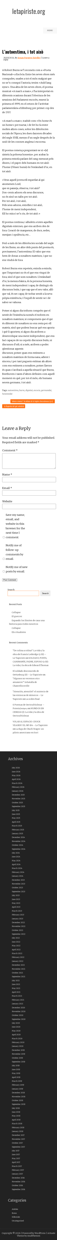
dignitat (29, 390)
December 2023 (18, 880)
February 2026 (18, 787)
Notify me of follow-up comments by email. (14, 552)
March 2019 (17, 1081)
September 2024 (18, 849)
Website (7, 501)
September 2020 (18, 1019)
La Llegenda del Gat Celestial (14, 406)
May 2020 (16, 1031)
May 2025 (16, 818)
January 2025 (17, 833)
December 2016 (18, 1178)
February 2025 (18, 830)
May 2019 (16, 1073)
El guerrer (17, 616)
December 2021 (18, 965)
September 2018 (18, 1104)
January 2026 (17, 791)
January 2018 (17, 1131)
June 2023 (16, 899)
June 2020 (16, 1027)
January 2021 (17, 1004)
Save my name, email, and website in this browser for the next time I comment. (15, 526)
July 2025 (16, 810)
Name (7, 474)
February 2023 (18, 915)
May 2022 (16, 946)
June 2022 (16, 942)
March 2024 (17, 868)
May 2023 (16, 903)
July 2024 (16, 853)
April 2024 (16, 864)
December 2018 (18, 1093)
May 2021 (16, 988)
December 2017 (18, 1135)
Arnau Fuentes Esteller (29, 58)
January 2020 (17, 1046)
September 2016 (18, 1189)
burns (22, 390)
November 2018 (18, 1096)
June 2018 (16, 1112)
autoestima (13, 390)
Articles (15, 1209)
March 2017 (17, 1166)
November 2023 (18, 884)
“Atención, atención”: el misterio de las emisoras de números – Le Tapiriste (30, 695)
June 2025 (16, 814)
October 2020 (17, 1015)
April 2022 (16, 949)
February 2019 (18, 1085)
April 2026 (16, 779)
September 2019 (18, 1062)
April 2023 (16, 907)
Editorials (16, 1217)
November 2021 (18, 969)
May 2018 (16, 1116)
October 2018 (17, 1100)
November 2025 (18, 798)
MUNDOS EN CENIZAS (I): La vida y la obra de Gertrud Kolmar (28, 712)
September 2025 (18, 806)
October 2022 (17, 930)
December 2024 (18, 837)
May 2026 (16, 775)
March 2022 (17, 953)
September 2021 (18, 976)
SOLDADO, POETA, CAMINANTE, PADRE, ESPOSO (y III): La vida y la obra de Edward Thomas (31, 662)
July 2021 (16, 980)
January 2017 (17, 1174)
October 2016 (17, 1185)
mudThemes (33, 1235)
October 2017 (17, 1143)
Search (11, 589)
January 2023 (17, 919)
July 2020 (16, 1023)
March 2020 (17, 1038)
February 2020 (18, 1042)
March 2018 (17, 1123)
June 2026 (16, 772)
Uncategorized (18, 1221)
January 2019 (17, 1089)
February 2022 (18, 957)
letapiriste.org (28, 11)
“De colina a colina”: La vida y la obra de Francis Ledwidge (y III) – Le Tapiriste (29, 654)
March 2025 (17, 826)
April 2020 (16, 1034)
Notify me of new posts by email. (16, 569)
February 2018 (18, 1127)
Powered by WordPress (33, 1233)
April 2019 (16, 1077)
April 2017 (16, 1162)
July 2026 (16, 768)
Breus (14, 1213)
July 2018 (16, 1108)
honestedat (7, 394)
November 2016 (18, 1181)
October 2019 (17, 1058)
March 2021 (17, 996)
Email (7, 488)
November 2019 (18, 1054)
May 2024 (16, 860)
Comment (10, 450)
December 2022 (18, 922)
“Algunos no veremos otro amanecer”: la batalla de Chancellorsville (26, 682)
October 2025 (17, 802)
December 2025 (18, 795)
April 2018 (16, 1120)
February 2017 (18, 1170)
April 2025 (16, 822)
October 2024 (17, 845)
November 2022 (18, 926)
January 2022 (17, 961)
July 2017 (15, 1151)
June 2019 (16, 1069)
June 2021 (16, 984)
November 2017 (18, 1139)
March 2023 (17, 911)
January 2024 (17, 876)
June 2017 (16, 1154)
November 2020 (18, 1011)
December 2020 (18, 1008)
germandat (46, 390)
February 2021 (18, 1000)
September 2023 (18, 891)
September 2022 (18, 934)
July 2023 (16, 895)
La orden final (33, 699)
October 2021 (17, 973)
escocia (37, 390)
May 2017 (16, 1158)
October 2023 (17, 887)
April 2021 (16, 992)
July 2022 (16, 938)
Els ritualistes (19, 632)
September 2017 (18, 1147)
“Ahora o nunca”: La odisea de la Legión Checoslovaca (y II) (32, 401)
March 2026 (17, 783)
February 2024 (18, 872)
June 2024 (16, 857)
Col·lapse (16, 612)
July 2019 (16, 1065)
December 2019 (18, 1050)
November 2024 (18, 841)
